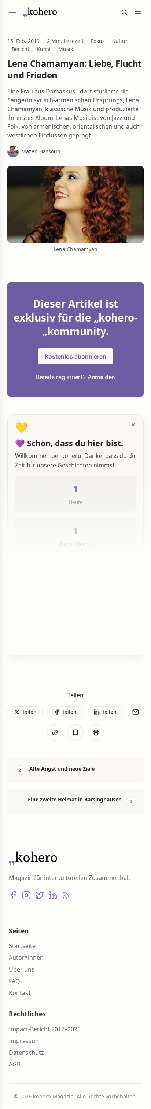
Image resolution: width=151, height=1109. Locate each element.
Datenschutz (26, 1053)
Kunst (44, 49)
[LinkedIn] (52, 895)
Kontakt (20, 993)
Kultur (120, 41)
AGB (15, 1064)
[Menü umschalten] (12, 12)
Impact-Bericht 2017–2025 (45, 1029)
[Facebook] (13, 895)
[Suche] (124, 12)
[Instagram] (26, 895)
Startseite (22, 946)
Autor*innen (26, 958)
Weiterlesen (40, 638)
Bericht (20, 49)
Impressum (25, 1041)
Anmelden (101, 377)
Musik (65, 49)
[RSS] (66, 895)
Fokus (98, 41)
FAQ (14, 981)
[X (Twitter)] (39, 895)
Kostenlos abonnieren (75, 356)
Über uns (21, 969)
